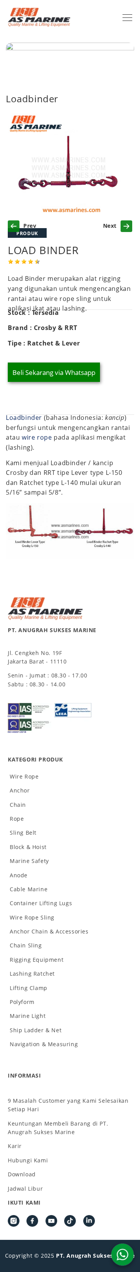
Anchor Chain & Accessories (49, 931)
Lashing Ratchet (32, 973)
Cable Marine (28, 889)
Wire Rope (24, 776)
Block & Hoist (28, 847)
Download (22, 1174)
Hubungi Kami (28, 1160)
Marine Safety (29, 861)
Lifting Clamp (28, 988)
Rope (17, 818)
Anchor (20, 790)
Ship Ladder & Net (35, 1030)
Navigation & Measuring (44, 1044)
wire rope (37, 437)
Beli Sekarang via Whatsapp (53, 372)
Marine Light (28, 1015)
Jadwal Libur (25, 1188)
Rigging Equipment (36, 959)
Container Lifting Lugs (41, 903)
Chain (18, 804)
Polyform (22, 1002)
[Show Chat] (122, 1254)
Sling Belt (23, 832)
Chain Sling (26, 945)
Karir (15, 1146)
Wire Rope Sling (32, 917)
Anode (19, 875)
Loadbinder (24, 417)
